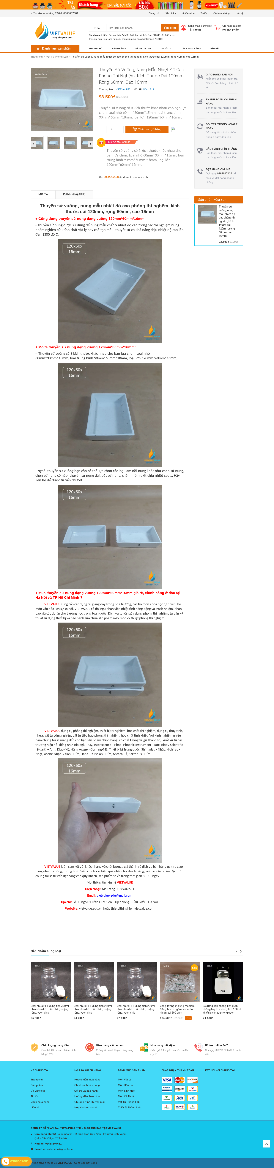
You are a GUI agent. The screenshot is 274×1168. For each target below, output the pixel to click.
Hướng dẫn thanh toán (87, 1096)
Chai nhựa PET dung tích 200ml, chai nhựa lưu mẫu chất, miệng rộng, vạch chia (93, 1009)
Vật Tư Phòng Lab (129, 1101)
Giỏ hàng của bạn (231, 25)
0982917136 (111, 176)
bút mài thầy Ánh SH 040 (147, 35)
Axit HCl (159, 39)
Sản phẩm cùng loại (46, 951)
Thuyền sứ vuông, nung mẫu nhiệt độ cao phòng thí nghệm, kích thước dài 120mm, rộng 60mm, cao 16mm (227, 221)
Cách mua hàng (221, 13)
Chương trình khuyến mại (89, 1101)
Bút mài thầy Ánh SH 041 (121, 35)
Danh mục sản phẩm (56, 48)
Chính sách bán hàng (87, 1085)
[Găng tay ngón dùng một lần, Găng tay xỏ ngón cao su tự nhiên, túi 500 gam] (137, 982)
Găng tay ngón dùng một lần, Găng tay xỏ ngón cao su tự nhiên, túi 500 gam (134, 1009)
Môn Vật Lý (124, 1079)
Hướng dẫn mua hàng (87, 1079)
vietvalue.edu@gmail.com (58, 1149)
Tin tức (204, 13)
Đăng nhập (194, 25)
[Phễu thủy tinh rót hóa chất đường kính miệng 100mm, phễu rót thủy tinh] (223, 982)
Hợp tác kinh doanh (85, 1107)
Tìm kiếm (170, 27)
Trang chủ (154, 13)
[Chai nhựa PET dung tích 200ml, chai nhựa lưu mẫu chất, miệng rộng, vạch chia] (94, 982)
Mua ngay (39, 1024)
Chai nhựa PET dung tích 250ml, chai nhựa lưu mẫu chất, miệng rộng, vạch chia (50, 1009)
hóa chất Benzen (145, 39)
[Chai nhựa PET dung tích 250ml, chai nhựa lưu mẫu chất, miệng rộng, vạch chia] (51, 982)
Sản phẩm (170, 13)
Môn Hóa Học (126, 1085)
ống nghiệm (114, 39)
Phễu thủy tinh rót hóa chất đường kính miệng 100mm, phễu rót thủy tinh (222, 1009)
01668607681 (53, 1143)
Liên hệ (239, 13)
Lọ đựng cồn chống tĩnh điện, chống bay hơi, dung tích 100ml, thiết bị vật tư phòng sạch (179, 1009)
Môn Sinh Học (126, 1090)
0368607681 (70, 13)
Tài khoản (194, 29)
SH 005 (165, 35)
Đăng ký (207, 25)
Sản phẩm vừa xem (213, 200)
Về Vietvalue (188, 13)
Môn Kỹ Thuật (126, 1096)
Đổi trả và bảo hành (86, 1090)
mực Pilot (102, 39)
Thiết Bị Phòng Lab (129, 1107)
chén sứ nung (129, 39)
